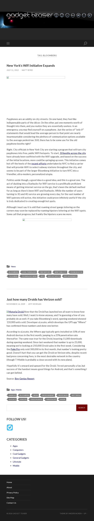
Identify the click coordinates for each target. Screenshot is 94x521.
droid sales (63, 395)
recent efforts (38, 163)
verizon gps (51, 399)
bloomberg (13, 272)
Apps (13, 390)
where (62, 399)
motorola (76, 395)
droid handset (48, 395)
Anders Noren (75, 513)
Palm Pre (15, 349)
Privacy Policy (13, 492)
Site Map (10, 497)
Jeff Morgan (34, 304)
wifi (42, 276)
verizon (23, 399)
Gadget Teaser (20, 513)
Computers (18, 450)
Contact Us (11, 503)
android (12, 395)
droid (35, 395)
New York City (60, 272)
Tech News (13, 276)
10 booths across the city (73, 153)
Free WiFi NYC (45, 272)
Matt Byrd (27, 70)
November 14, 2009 (16, 304)
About (9, 487)
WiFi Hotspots (54, 276)
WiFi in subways (70, 276)
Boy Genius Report (24, 378)
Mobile (19, 390)
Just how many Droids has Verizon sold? (34, 299)
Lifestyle (17, 461)
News (13, 266)
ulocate (12, 399)
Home (9, 482)
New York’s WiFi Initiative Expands (31, 65)
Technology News (29, 276)
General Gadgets (21, 457)
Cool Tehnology (29, 272)
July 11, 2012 (13, 70)
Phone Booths (76, 272)
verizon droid (36, 399)
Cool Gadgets (19, 453)
